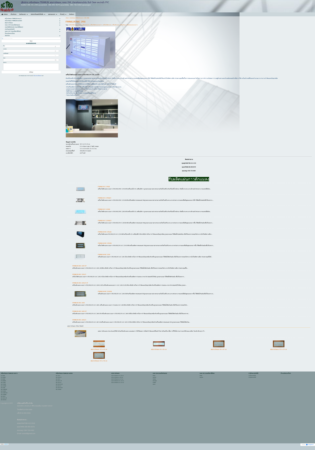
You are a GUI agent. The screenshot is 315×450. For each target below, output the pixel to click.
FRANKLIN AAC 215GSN (104, 243)
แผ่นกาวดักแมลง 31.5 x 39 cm (278, 349)
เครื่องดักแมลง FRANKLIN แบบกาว (76, 18)
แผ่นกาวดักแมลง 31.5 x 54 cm (99, 361)
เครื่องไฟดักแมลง (107, 25)
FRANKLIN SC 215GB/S (104, 198)
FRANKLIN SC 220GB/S (104, 221)
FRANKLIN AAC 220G (104, 254)
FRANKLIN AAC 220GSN (105, 291)
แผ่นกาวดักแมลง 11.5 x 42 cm (99, 349)
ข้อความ (4, 62)
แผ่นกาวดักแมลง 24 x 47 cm (219, 349)
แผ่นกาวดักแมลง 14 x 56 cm (159, 349)
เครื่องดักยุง (123, 25)
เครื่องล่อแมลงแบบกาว (132, 25)
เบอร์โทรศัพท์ (5, 53)
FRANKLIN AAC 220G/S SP (80, 283)
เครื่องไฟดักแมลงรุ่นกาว (96, 25)
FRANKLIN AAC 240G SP (79, 311)
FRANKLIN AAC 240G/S (79, 320)
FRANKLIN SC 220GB (104, 209)
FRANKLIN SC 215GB (104, 187)
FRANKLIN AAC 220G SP (79, 266)
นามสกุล (5, 49)
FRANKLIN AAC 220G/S (79, 274)
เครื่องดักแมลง (115, 25)
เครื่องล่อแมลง (85, 25)
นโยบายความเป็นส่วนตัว (38, 75)
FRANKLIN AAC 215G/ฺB (104, 232)
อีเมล (4, 58)
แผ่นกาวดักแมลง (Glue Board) (75, 326)
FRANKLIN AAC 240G (78, 303)
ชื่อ (3, 46)
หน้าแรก (67, 18)
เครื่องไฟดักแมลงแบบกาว (75, 25)
